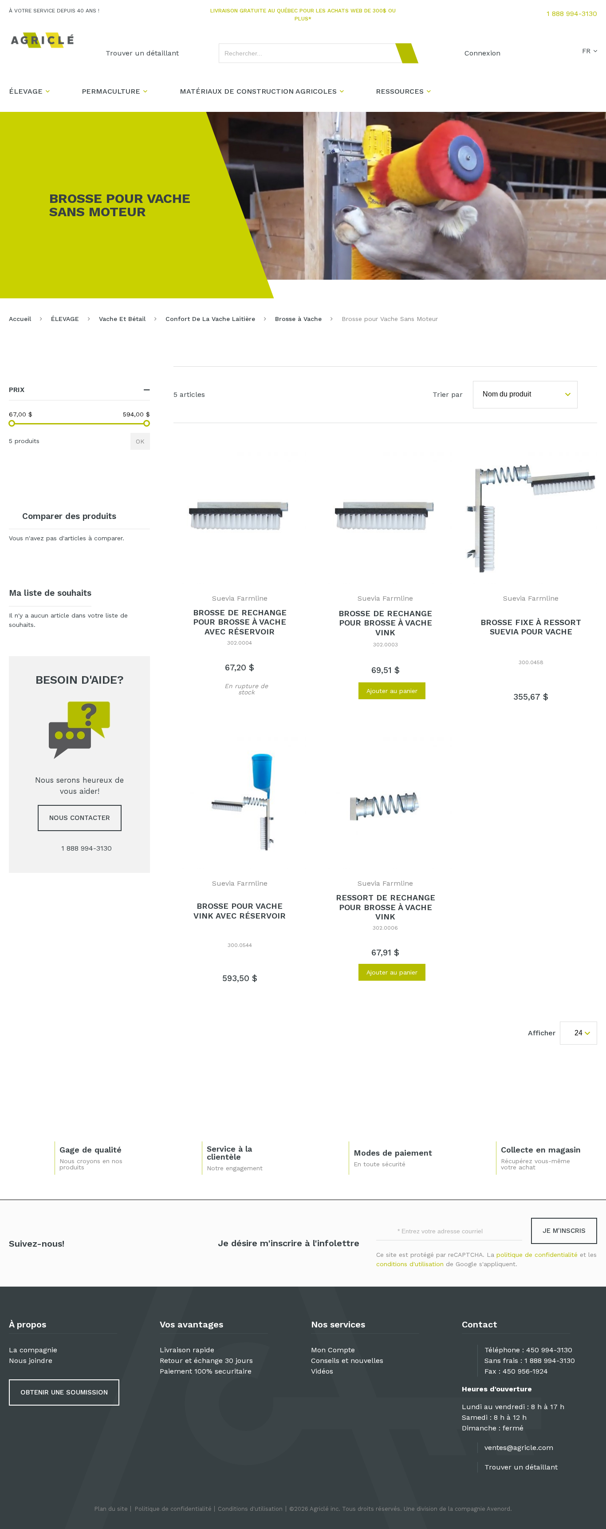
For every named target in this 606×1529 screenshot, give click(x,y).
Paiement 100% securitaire (206, 1371)
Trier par (448, 394)
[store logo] (42, 40)
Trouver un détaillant (521, 1467)
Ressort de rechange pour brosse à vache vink (385, 907)
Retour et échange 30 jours (206, 1360)
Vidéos (322, 1371)
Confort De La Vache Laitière (210, 318)
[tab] (79, 390)
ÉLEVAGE (65, 318)
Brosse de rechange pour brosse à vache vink (385, 623)
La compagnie (33, 1350)
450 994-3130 (549, 1350)
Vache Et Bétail (122, 318)
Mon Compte (333, 1350)
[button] (201, 690)
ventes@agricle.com (518, 1447)
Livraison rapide (187, 1350)
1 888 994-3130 (572, 13)
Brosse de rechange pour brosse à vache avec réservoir (240, 622)
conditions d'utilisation (410, 1264)
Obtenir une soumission (64, 1392)
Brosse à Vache (298, 318)
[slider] (11, 423)
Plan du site (111, 1508)
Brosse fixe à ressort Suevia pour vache (530, 627)
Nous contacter (79, 818)
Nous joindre (30, 1360)
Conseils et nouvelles (347, 1360)
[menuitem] (142, 53)
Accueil (20, 318)
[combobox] (314, 53)
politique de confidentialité (537, 1254)
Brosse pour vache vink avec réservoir (239, 910)
